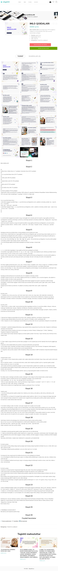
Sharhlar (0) (35, 56)
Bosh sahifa (23, 16)
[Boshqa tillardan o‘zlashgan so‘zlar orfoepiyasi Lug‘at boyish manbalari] (53, 24)
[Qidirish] (56, 2)
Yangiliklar (16, 521)
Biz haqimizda (24, 521)
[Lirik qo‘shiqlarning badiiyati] (56, 24)
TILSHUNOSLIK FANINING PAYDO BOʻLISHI (8, 550)
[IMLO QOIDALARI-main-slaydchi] (16, 28)
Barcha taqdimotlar (6, 521)
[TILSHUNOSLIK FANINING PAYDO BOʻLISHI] (10, 542)
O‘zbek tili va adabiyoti (32, 16)
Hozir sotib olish (43, 48)
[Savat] (50, 2)
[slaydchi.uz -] (5, 2)
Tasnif (20, 56)
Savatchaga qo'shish (40, 44)
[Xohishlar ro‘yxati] (7, 24)
